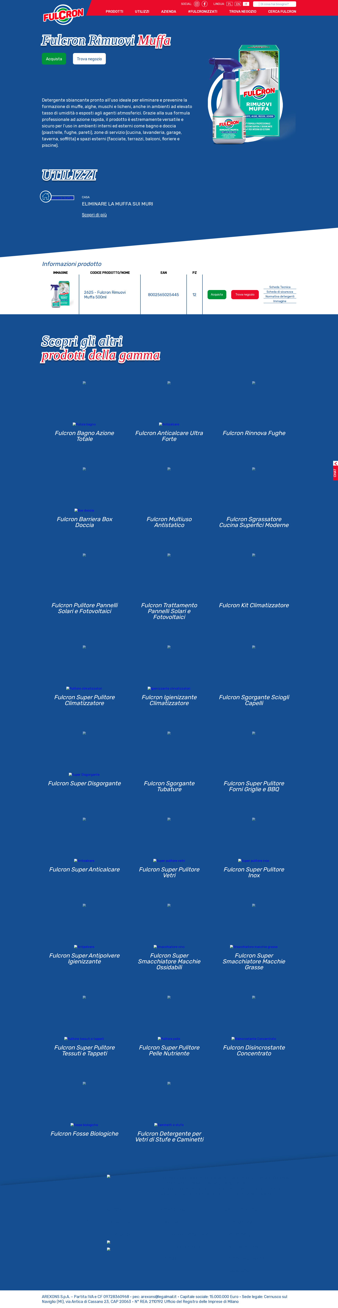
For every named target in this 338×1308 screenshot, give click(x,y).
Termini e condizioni (245, 1246)
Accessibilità (239, 1270)
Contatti (172, 1258)
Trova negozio (89, 59)
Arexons (171, 1222)
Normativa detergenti (279, 296)
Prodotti (114, 11)
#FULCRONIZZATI (202, 11)
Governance (120, 1222)
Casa (86, 197)
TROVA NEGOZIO (242, 11)
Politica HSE (121, 1234)
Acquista (54, 59)
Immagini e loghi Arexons (185, 1246)
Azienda (168, 11)
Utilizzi (142, 11)
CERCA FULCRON (282, 11)
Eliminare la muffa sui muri (117, 204)
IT (246, 4)
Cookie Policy (240, 1234)
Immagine (279, 301)
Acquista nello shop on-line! (187, 1234)
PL (230, 4)
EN (238, 4)
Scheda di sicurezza (280, 292)
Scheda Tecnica (279, 287)
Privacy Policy (240, 1222)
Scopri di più (94, 214)
